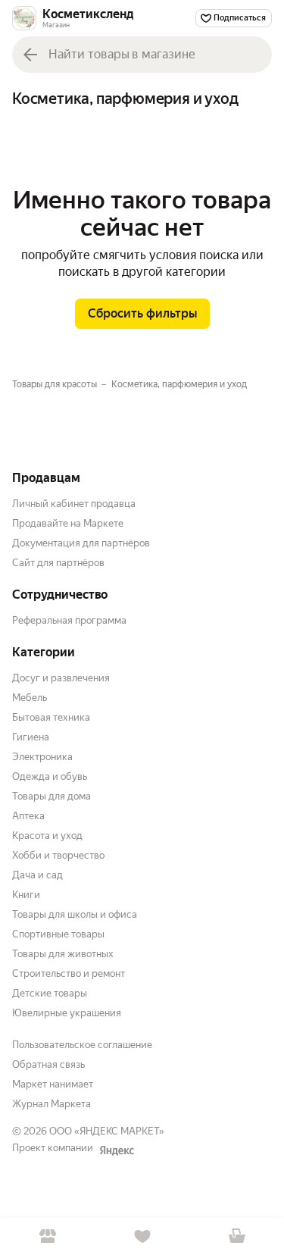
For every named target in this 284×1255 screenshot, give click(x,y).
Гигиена (30, 737)
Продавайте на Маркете (67, 523)
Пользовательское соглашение (82, 1044)
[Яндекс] (117, 1150)
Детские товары (49, 993)
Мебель (29, 697)
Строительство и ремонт (68, 973)
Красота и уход (47, 835)
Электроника (42, 756)
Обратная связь (48, 1064)
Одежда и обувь (49, 776)
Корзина (236, 1236)
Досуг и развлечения (61, 678)
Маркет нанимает (52, 1084)
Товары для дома (51, 796)
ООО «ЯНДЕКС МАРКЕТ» (106, 1131)
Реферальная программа (69, 620)
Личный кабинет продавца (74, 503)
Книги (26, 894)
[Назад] (30, 54)
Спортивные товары (58, 934)
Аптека (28, 816)
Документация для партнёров (81, 543)
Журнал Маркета (51, 1103)
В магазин (47, 1236)
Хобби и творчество (58, 855)
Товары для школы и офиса (74, 914)
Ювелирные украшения (66, 1013)
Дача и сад (37, 875)
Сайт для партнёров (58, 562)
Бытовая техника (51, 717)
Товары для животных (63, 953)
